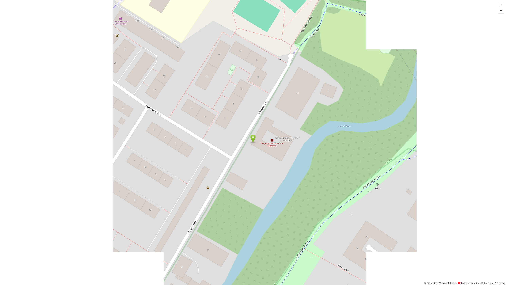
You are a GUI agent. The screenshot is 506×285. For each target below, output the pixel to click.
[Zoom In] (501, 5)
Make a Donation (470, 283)
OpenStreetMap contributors (442, 283)
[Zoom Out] (501, 10)
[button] (253, 138)
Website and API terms (493, 283)
